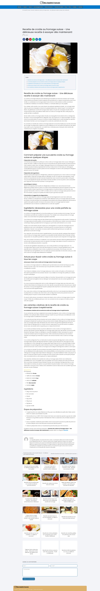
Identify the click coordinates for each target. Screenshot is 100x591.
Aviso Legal (30, 589)
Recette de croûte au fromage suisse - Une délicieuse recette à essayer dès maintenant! (48, 80)
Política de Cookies (23, 589)
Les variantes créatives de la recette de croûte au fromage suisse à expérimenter (46, 87)
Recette (19, 7)
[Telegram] (39, 39)
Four (66, 7)
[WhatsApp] (33, 39)
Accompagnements (38, 7)
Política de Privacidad (38, 589)
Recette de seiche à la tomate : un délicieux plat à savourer (64, 453)
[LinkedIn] (36, 39)
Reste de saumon (49, 7)
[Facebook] (24, 39)
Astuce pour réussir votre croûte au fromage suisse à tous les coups (43, 85)
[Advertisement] (50, 19)
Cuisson (25, 7)
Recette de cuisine (59, 7)
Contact (80, 7)
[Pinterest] (30, 39)
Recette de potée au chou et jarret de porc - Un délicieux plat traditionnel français (35, 453)
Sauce (30, 7)
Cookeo (74, 7)
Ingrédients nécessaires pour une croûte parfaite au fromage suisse (43, 83)
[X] (27, 39)
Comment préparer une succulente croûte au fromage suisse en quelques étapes (46, 81)
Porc (70, 7)
